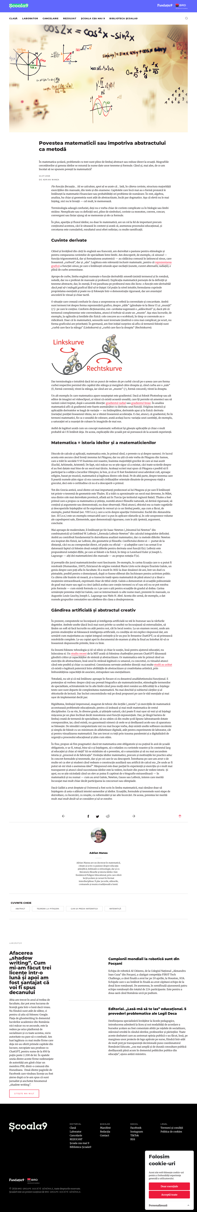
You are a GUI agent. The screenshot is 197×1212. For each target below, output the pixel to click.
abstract (20, 909)
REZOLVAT (69, 18)
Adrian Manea (98, 852)
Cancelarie (50, 18)
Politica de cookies (171, 1131)
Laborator (30, 18)
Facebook (135, 1127)
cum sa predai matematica (84, 909)
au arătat (166, 664)
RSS (132, 1139)
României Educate (119, 1046)
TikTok (134, 1135)
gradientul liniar (141, 403)
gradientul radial (116, 403)
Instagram (136, 1131)
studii (157, 664)
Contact (104, 1135)
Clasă (13, 18)
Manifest (105, 1127)
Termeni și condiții (172, 1127)
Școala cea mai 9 (93, 18)
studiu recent (79, 653)
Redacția (105, 1131)
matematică (115, 909)
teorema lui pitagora (48, 909)
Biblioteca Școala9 (123, 18)
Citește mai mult (24, 1093)
